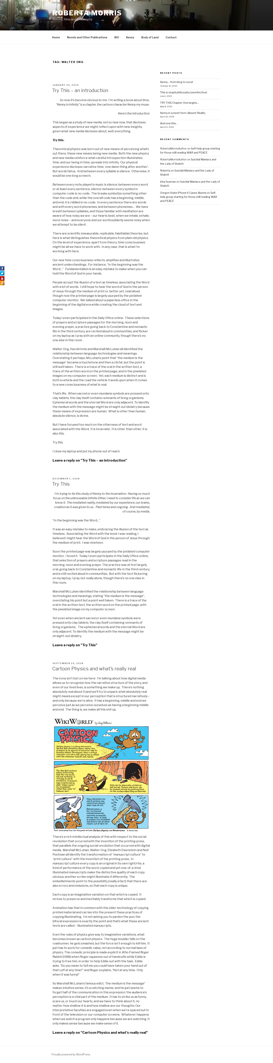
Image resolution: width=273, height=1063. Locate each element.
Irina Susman (168, 181)
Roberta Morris (87, 13)
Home (56, 37)
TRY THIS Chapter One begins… (179, 102)
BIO (116, 37)
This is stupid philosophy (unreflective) (183, 92)
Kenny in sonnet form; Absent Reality (182, 112)
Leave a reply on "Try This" (75, 645)
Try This (61, 484)
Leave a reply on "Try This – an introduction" (90, 460)
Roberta (165, 170)
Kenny (130, 37)
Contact (171, 37)
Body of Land (150, 37)
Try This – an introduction (80, 90)
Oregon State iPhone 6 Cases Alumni (183, 192)
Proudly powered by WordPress (70, 1054)
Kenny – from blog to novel (176, 82)
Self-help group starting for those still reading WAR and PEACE (188, 197)
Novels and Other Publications (87, 37)
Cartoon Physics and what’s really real (94, 668)
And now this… (169, 123)
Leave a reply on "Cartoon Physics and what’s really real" (100, 1032)
